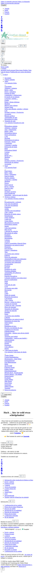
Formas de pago (9, 483)
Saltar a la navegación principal (10, 3)
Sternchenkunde (9, 495)
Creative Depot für (10, 488)
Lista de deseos (5, 72)
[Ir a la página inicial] (15, 39)
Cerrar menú (7, 63)
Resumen (4, 70)
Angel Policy (8, 492)
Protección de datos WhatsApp (14, 507)
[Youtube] (2, 27)
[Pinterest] (2, 20)
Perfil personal (11, 70)
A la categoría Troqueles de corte (14, 123)
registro (4, 68)
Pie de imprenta (9, 517)
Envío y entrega (9, 482)
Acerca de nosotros (10, 487)
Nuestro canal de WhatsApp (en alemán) (17, 497)
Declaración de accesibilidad (13, 510)
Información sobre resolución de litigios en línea (19, 480)
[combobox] (9, 46)
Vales (29, 70)
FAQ (6, 494)
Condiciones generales (11, 515)
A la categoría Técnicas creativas (14, 198)
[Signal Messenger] (2, 25)
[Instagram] (2, 19)
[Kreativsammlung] (2, 31)
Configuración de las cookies (13, 505)
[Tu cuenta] (3, 59)
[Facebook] (2, 17)
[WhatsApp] (2, 24)
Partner (7, 490)
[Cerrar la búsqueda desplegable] (25, 46)
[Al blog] (2, 29)
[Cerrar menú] (5, 85)
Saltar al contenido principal (9, 1)
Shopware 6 (22, 566)
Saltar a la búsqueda (24, 1)
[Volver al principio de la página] (3, 569)
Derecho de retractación (12, 512)
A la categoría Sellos (11, 83)
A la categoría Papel (10, 167)
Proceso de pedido (10, 509)
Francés (7, 12)
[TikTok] (2, 22)
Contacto (7, 485)
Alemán (7, 8)
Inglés (6, 10)
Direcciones (19, 70)
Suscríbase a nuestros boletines (10, 527)
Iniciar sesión (5, 67)
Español (7, 14)
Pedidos (25, 70)
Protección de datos (10, 514)
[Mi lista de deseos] (2, 57)
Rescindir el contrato (11, 549)
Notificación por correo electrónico (20, 72)
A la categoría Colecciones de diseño (15, 352)
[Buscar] (20, 46)
